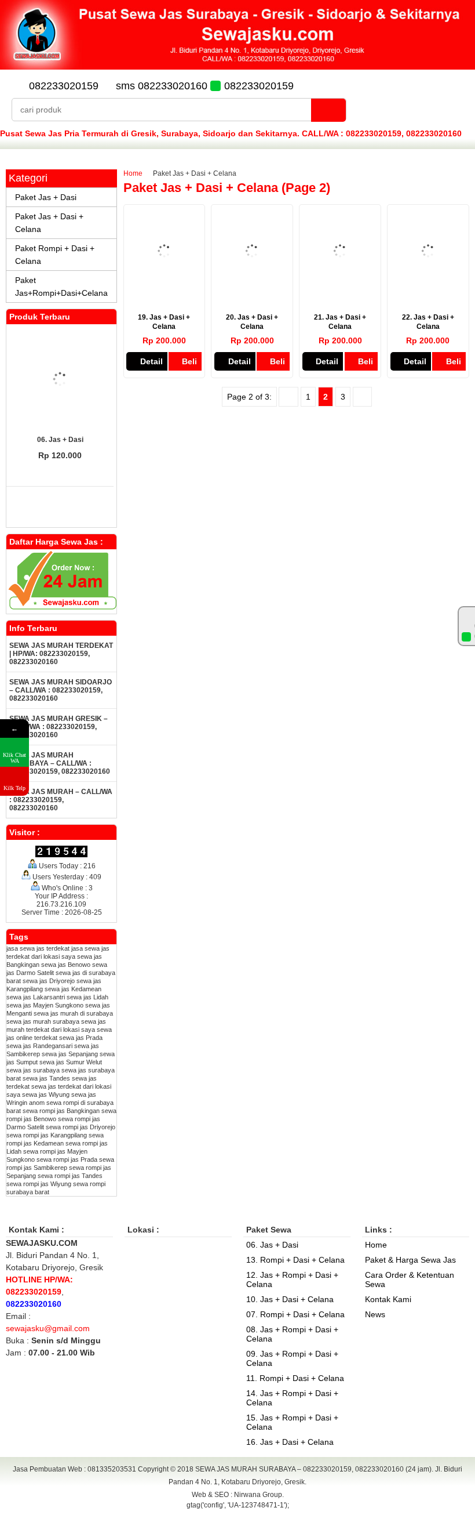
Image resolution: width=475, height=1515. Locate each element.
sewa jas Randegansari (39, 1045)
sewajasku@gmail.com (48, 1328)
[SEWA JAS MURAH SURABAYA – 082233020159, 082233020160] (237, 66)
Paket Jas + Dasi (45, 197)
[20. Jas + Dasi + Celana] (252, 288)
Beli (189, 361)
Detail (151, 361)
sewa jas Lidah (87, 997)
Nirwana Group (258, 1495)
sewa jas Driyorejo (49, 980)
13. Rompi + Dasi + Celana (295, 1259)
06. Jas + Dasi (60, 440)
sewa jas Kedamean (73, 988)
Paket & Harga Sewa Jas (410, 1259)
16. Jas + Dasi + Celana (290, 1442)
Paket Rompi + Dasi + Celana (54, 255)
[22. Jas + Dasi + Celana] (428, 288)
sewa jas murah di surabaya (73, 1013)
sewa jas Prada (81, 1037)
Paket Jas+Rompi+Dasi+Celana (61, 287)
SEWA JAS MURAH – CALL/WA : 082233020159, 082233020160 (60, 800)
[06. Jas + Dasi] (60, 380)
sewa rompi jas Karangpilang (46, 1135)
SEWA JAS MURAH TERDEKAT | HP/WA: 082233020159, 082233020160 (61, 653)
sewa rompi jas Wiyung (38, 1183)
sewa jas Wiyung (46, 1094)
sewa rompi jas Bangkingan (61, 1110)
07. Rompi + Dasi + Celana (295, 1314)
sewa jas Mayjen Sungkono (44, 1005)
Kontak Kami (388, 1299)
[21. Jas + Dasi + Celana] (340, 288)
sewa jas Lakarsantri (35, 997)
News (375, 1314)
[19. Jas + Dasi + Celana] (164, 288)
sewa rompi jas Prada (66, 1159)
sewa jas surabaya (33, 1070)
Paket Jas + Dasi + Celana (49, 223)
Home (132, 173)
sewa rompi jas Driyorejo (80, 1126)
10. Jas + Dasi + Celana (290, 1299)
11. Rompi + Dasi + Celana (295, 1378)
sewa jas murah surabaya (42, 1021)
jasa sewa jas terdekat (38, 948)
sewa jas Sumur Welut (70, 1062)
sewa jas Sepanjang (70, 1053)
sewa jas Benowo (65, 964)
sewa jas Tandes (46, 1078)
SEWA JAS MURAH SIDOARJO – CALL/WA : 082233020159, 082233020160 (60, 690)
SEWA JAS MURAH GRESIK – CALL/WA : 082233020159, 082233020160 (58, 727)
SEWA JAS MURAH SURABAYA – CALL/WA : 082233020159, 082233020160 (59, 763)
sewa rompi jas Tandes (70, 1175)
